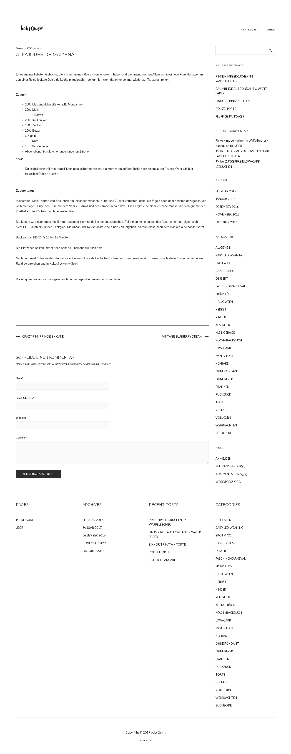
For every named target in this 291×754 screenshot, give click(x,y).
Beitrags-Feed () (230, 466)
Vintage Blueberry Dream (182, 336)
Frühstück (224, 294)
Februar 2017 (226, 191)
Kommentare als (232, 474)
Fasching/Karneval (231, 286)
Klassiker (223, 325)
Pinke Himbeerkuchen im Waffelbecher (234, 79)
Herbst (221, 309)
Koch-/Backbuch (229, 340)
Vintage (222, 410)
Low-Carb (223, 348)
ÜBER (271, 29)
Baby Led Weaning (229, 255)
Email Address (25, 397)
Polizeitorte (226, 108)
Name (19, 378)
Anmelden (223, 458)
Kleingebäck (34, 48)
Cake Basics (225, 271)
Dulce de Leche (48, 173)
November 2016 (228, 214)
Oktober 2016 (226, 222)
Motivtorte (225, 356)
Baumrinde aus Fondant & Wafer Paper (242, 91)
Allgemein (223, 247)
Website (21, 417)
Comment (21, 437)
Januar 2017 (225, 199)
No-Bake (222, 363)
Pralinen (222, 386)
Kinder (221, 317)
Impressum (249, 29)
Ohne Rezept (225, 379)
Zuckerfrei (224, 433)
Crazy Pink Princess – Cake (43, 336)
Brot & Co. (224, 263)
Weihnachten (226, 425)
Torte (220, 402)
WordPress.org (228, 481)
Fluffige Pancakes (230, 116)
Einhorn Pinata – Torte (234, 101)
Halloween (224, 301)
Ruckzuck (223, 394)
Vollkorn (223, 417)
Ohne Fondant (227, 371)
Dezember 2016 (227, 206)
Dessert (20, 48)
